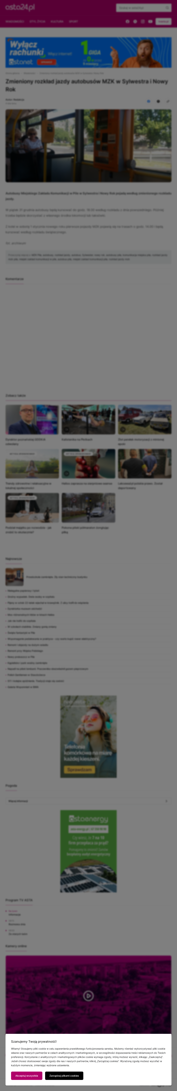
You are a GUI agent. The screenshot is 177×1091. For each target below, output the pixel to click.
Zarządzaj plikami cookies (64, 1075)
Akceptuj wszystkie (26, 1075)
